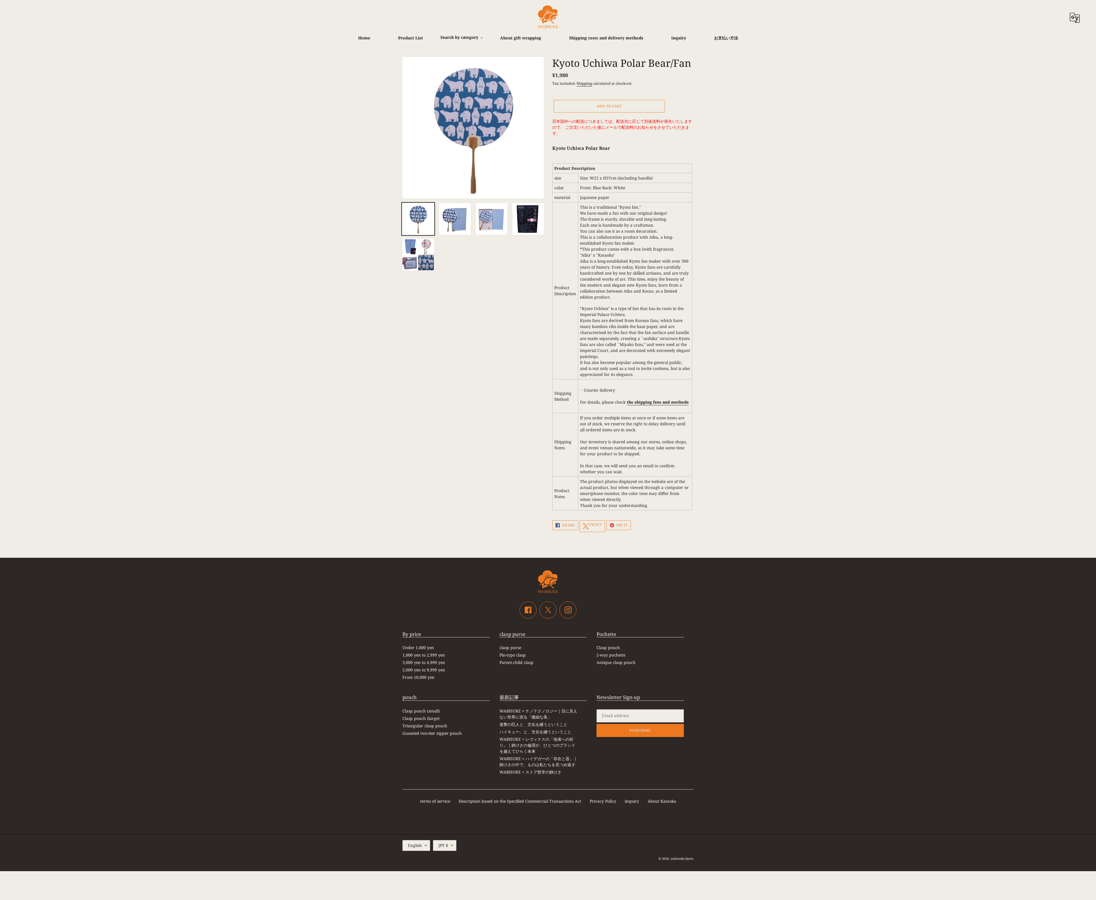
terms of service (435, 801)
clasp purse (510, 647)
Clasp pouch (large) (421, 718)
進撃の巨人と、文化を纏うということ (533, 724)
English (415, 845)
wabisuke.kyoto (682, 858)
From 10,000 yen (418, 677)
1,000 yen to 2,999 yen (423, 655)
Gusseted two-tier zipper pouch (432, 733)
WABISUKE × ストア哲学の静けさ (530, 772)
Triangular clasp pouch (424, 725)
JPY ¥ (443, 845)
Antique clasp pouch (616, 662)
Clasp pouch (608, 647)
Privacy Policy (603, 801)
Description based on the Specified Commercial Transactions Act (520, 801)
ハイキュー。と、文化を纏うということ (535, 731)
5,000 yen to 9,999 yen (423, 670)
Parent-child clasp (516, 662)
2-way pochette (611, 655)
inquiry (632, 801)
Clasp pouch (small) (421, 711)
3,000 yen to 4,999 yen (423, 662)
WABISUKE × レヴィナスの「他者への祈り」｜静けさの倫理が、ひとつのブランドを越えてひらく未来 (537, 745)
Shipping (584, 83)
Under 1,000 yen (418, 647)
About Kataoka (662, 801)
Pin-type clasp (512, 655)
